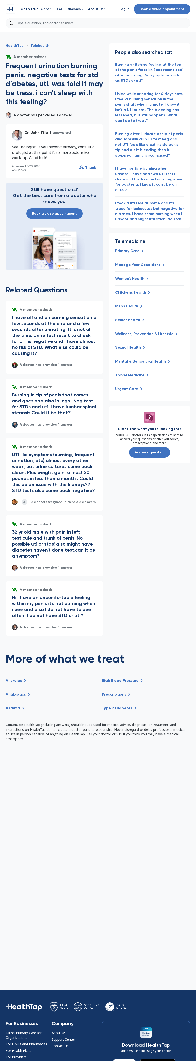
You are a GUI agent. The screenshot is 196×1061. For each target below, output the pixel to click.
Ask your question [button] (149, 452)
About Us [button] (59, 1032)
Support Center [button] (63, 1039)
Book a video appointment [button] (162, 9)
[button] (10, 9)
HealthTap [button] (15, 45)
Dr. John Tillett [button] (37, 132)
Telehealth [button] (39, 45)
